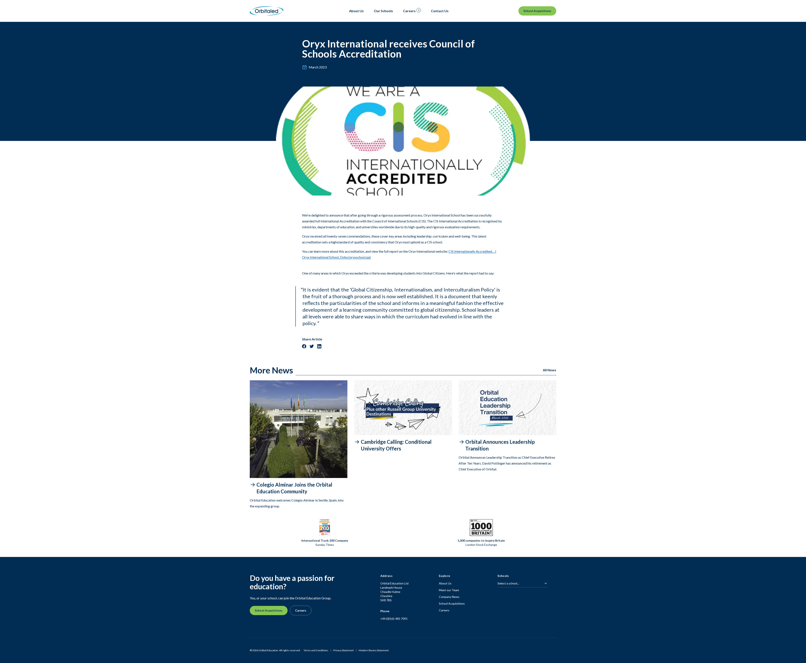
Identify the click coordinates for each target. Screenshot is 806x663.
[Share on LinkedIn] (319, 346)
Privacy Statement (343, 650)
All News (549, 370)
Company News (449, 597)
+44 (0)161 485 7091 (394, 618)
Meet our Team (449, 590)
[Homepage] (266, 11)
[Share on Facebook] (304, 346)
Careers (300, 610)
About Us (445, 583)
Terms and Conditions (316, 650)
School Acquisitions (537, 11)
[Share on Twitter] (312, 346)
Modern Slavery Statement (374, 650)
